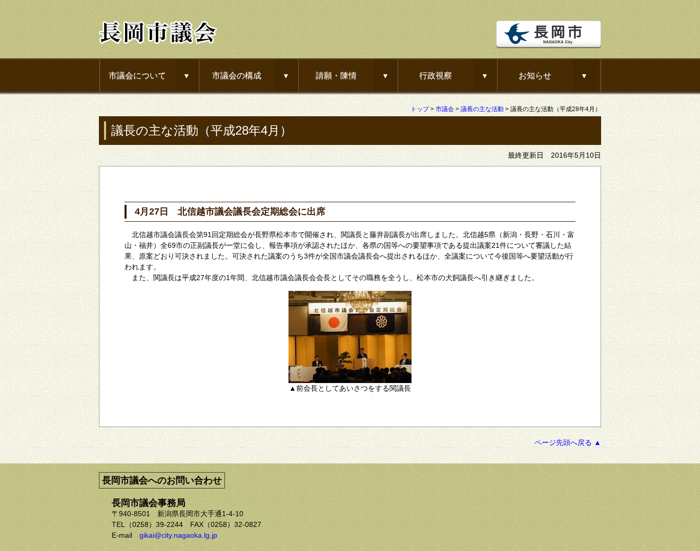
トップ (419, 109)
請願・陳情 (336, 75)
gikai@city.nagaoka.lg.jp (178, 535)
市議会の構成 (236, 75)
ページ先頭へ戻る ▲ (567, 442)
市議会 (445, 109)
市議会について (137, 75)
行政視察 (435, 75)
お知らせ (535, 75)
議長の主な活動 (482, 109)
